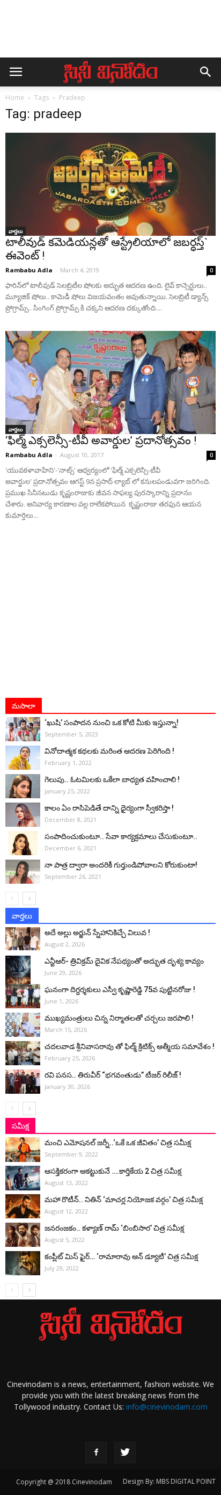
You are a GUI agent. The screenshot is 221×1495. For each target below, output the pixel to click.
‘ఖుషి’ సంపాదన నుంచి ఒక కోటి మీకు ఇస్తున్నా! (112, 722)
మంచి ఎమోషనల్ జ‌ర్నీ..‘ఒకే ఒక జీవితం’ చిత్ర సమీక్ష (118, 1142)
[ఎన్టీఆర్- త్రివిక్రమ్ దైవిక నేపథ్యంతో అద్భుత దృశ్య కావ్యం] (22, 974)
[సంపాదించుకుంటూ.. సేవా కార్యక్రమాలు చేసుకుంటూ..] (22, 843)
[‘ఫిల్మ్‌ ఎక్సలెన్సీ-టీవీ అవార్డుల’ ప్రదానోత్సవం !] (110, 382)
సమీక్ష (20, 1126)
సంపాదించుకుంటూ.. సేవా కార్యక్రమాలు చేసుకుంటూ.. (121, 836)
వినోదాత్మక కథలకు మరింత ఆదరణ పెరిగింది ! (109, 751)
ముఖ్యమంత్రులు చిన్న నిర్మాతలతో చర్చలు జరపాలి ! (119, 1018)
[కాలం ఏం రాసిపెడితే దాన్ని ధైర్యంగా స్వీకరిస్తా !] (22, 815)
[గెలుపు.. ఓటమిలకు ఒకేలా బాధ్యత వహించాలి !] (22, 786)
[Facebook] (96, 1452)
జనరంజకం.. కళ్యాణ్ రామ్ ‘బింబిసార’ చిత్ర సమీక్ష (114, 1228)
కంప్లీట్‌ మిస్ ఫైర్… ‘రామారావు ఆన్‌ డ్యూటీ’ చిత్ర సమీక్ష (121, 1256)
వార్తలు (16, 231)
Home (14, 97)
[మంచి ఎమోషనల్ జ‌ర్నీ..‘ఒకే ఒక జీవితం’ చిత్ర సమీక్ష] (22, 1149)
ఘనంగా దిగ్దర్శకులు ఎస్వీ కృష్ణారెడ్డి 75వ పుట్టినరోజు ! (120, 989)
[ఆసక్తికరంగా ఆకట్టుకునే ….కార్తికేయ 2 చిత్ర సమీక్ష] (22, 1178)
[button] (206, 71)
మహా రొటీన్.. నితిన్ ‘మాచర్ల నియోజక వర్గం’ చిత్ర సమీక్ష (124, 1199)
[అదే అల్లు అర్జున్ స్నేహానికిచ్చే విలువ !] (22, 938)
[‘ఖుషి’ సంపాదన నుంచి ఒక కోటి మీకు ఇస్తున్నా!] (22, 729)
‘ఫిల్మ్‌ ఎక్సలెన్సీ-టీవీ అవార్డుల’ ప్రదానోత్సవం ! (100, 440)
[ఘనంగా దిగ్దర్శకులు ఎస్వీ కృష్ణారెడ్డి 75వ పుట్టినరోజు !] (22, 996)
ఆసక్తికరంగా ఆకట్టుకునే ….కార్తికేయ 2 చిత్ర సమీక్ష (113, 1171)
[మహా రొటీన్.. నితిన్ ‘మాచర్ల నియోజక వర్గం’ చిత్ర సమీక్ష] (22, 1206)
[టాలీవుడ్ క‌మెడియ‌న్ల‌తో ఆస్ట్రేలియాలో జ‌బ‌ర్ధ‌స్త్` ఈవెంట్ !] (110, 184)
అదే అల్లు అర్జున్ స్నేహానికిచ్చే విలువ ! (97, 932)
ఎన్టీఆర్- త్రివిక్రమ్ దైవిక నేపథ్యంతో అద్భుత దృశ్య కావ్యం (124, 961)
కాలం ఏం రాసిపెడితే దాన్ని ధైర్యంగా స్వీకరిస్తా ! (109, 808)
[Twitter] (125, 1452)
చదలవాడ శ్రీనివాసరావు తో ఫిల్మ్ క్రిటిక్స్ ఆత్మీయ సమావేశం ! (130, 1046)
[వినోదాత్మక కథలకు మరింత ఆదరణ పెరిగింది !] (22, 758)
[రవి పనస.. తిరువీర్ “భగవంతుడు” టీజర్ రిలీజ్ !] (22, 1082)
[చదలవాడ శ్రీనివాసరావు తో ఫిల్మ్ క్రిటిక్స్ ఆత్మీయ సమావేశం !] (22, 1053)
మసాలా (23, 706)
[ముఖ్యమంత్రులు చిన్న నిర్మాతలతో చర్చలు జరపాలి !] (22, 1025)
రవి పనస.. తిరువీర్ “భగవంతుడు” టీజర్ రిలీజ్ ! (113, 1075)
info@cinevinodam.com (167, 1407)
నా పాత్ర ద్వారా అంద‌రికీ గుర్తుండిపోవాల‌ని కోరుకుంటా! (121, 865)
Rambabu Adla (29, 270)
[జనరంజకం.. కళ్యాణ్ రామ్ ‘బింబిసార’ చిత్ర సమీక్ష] (22, 1235)
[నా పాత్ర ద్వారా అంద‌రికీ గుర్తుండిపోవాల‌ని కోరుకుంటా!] (22, 872)
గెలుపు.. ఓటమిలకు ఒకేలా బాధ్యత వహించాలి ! (112, 779)
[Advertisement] (110, 33)
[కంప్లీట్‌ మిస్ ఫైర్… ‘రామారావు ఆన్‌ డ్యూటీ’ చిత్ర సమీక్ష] (22, 1263)
